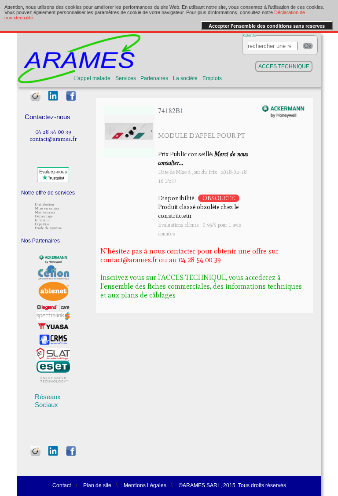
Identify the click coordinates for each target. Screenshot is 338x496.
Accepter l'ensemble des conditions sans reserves (267, 26)
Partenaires (154, 78)
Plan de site (97, 485)
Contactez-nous (47, 117)
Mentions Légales (145, 485)
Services (125, 78)
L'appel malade (91, 78)
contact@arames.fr (53, 138)
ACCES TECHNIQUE (283, 66)
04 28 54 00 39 (53, 131)
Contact (61, 485)
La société (185, 78)
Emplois (212, 78)
